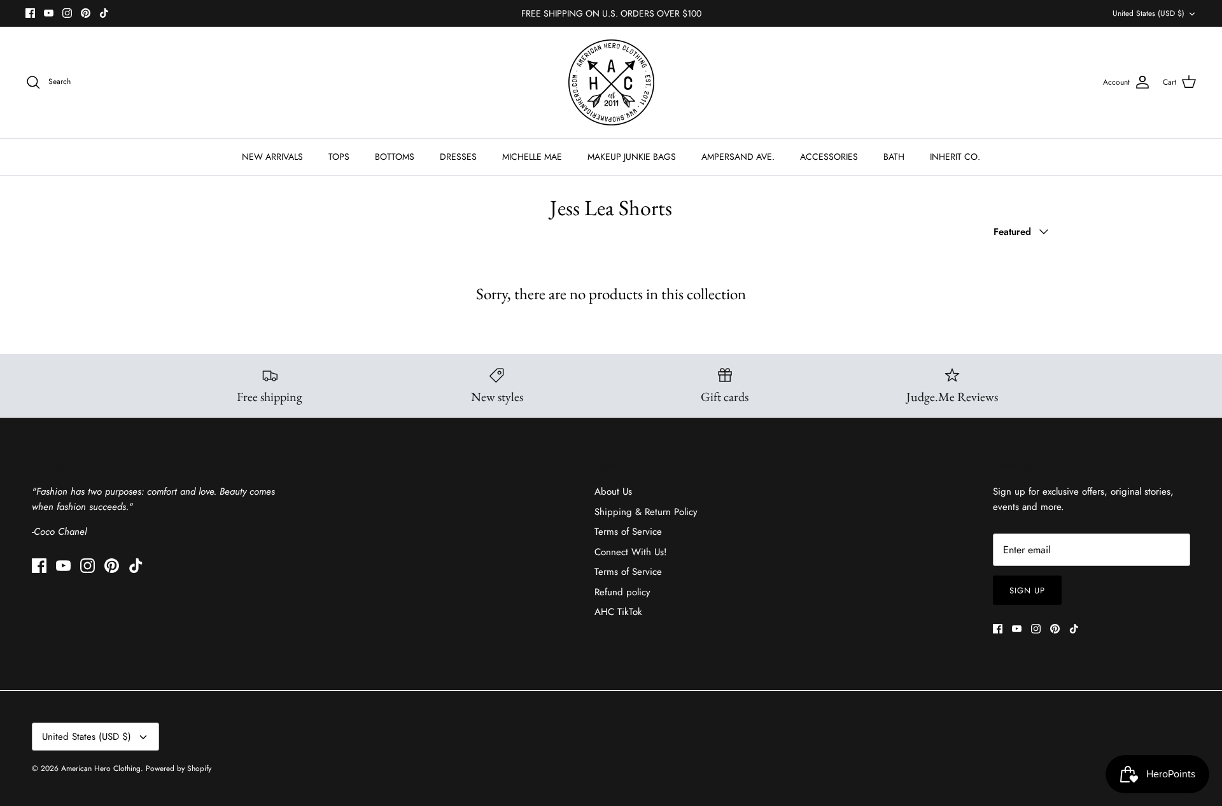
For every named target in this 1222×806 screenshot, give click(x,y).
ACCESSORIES (829, 156)
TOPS (338, 156)
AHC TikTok (618, 612)
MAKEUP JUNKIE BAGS (631, 156)
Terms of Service (628, 532)
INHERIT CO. (955, 156)
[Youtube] (48, 13)
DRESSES (458, 156)
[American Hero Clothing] (611, 82)
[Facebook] (30, 13)
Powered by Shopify (178, 768)
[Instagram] (67, 13)
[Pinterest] (85, 13)
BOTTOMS (394, 156)
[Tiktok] (104, 13)
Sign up (1027, 590)
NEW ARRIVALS (272, 156)
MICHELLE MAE (532, 156)
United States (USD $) (1148, 13)
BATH (893, 156)
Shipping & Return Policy (646, 512)
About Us (613, 491)
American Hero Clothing (101, 768)
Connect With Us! (630, 552)
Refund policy (622, 592)
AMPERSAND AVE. (738, 156)
